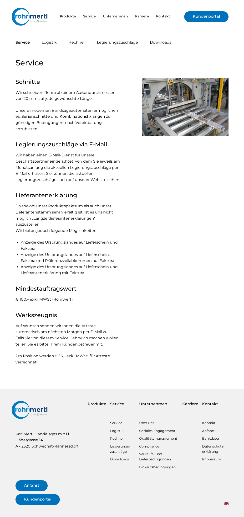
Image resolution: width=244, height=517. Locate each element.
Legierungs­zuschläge (117, 42)
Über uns (146, 423)
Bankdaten (211, 438)
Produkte (68, 16)
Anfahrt (31, 485)
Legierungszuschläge (35, 179)
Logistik (49, 42)
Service (89, 16)
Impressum (211, 459)
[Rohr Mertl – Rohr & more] (29, 17)
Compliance (149, 446)
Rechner (77, 42)
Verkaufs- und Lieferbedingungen (155, 456)
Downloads (160, 42)
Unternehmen (115, 16)
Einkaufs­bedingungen (157, 467)
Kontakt (163, 16)
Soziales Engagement (157, 431)
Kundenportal (206, 16)
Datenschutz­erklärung (213, 449)
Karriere (142, 16)
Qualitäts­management (158, 438)
